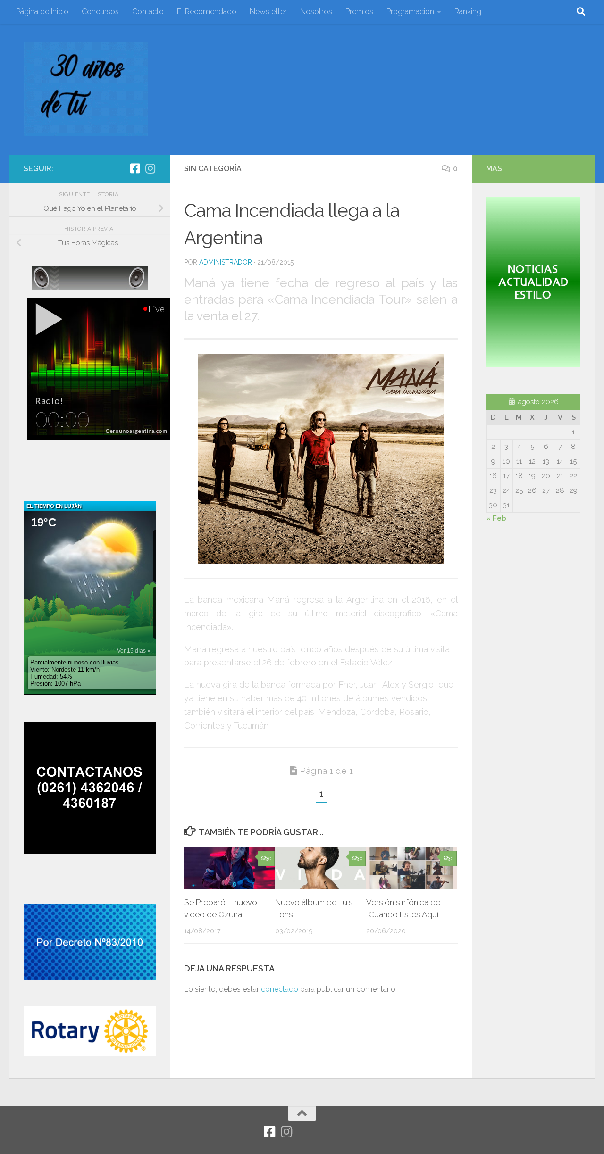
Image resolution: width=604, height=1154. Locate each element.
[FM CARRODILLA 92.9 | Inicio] (86, 89)
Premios (359, 11)
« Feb (496, 518)
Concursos (100, 11)
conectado (279, 989)
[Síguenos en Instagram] (150, 168)
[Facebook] (135, 168)
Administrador (225, 262)
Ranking (467, 11)
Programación (410, 11)
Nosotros (316, 11)
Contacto (148, 11)
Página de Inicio (42, 11)
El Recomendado (206, 11)
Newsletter (268, 11)
